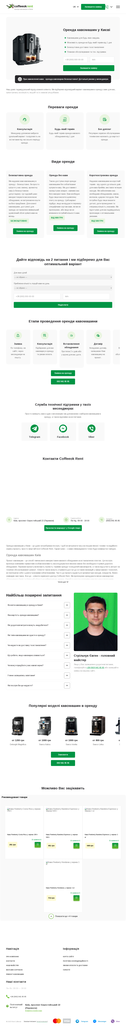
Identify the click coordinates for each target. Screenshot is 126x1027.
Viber (118, 1021)
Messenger (102, 1021)
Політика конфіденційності (75, 961)
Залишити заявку (93, 7)
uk (74, 7)
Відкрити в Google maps (33, 1011)
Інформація (71, 948)
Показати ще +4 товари (66, 916)
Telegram (84, 1021)
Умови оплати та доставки (75, 965)
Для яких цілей (20, 273)
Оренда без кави (58, 175)
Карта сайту (68, 957)
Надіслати (63, 305)
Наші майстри (12, 965)
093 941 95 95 (63, 381)
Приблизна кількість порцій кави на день (31, 284)
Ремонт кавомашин (15, 974)
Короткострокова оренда (103, 175)
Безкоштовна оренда (20, 175)
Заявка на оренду (25, 231)
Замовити (63, 755)
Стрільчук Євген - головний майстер (94, 658)
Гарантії (66, 970)
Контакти (10, 961)
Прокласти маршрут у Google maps (63, 528)
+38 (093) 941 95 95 (107, 7)
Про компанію (12, 957)
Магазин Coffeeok (14, 970)
